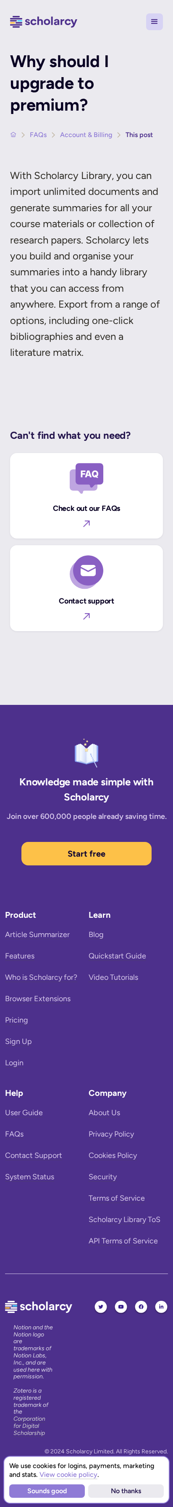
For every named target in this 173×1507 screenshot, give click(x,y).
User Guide (24, 1112)
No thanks (126, 1491)
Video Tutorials (113, 977)
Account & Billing (86, 135)
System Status (29, 1176)
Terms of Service (117, 1198)
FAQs (38, 135)
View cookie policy (68, 1475)
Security (103, 1176)
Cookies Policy (113, 1155)
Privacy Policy (111, 1134)
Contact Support (33, 1155)
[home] (43, 22)
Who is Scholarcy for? (41, 977)
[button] (154, 21)
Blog (96, 934)
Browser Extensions (38, 998)
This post (139, 135)
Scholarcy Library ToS (124, 1219)
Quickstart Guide (117, 956)
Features (19, 956)
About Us (104, 1112)
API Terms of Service (123, 1240)
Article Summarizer (37, 934)
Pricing (16, 1020)
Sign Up (18, 1041)
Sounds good (47, 1491)
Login (14, 1062)
